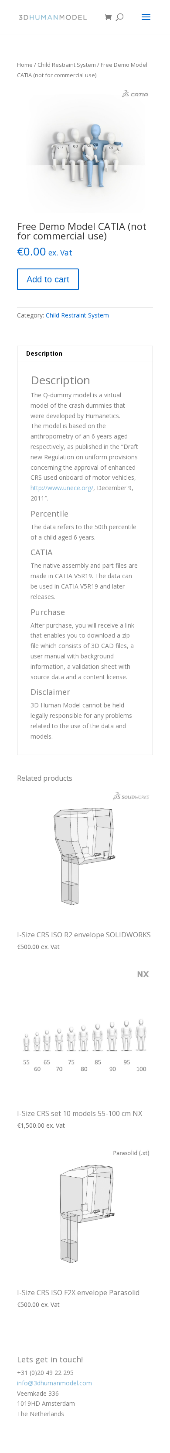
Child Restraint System (66, 65)
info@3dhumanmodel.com (54, 1383)
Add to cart (48, 279)
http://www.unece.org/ (62, 488)
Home (25, 65)
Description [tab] (44, 353)
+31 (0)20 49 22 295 (45, 1372)
